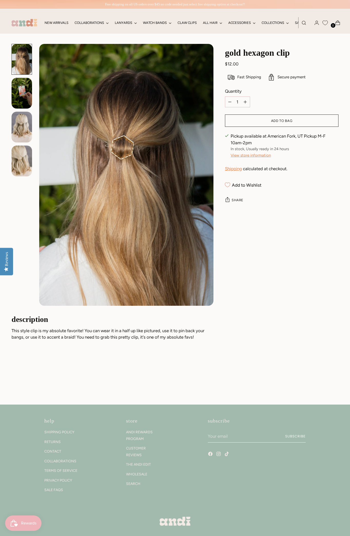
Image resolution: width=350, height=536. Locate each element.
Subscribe (295, 436)
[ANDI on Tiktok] (227, 454)
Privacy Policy (58, 480)
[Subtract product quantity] (245, 102)
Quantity (233, 91)
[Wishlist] (325, 23)
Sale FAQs (53, 490)
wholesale (136, 474)
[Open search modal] (304, 23)
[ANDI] (24, 22)
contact (52, 451)
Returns (52, 442)
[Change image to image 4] (22, 161)
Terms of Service (60, 470)
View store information (251, 155)
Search (133, 484)
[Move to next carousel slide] (334, 386)
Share (237, 200)
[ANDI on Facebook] (211, 454)
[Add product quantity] (229, 102)
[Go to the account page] (315, 23)
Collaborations (60, 461)
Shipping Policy (59, 432)
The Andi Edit (138, 464)
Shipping (233, 168)
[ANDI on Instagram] (219, 454)
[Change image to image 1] (22, 59)
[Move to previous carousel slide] (322, 387)
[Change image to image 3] (22, 127)
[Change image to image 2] (22, 93)
